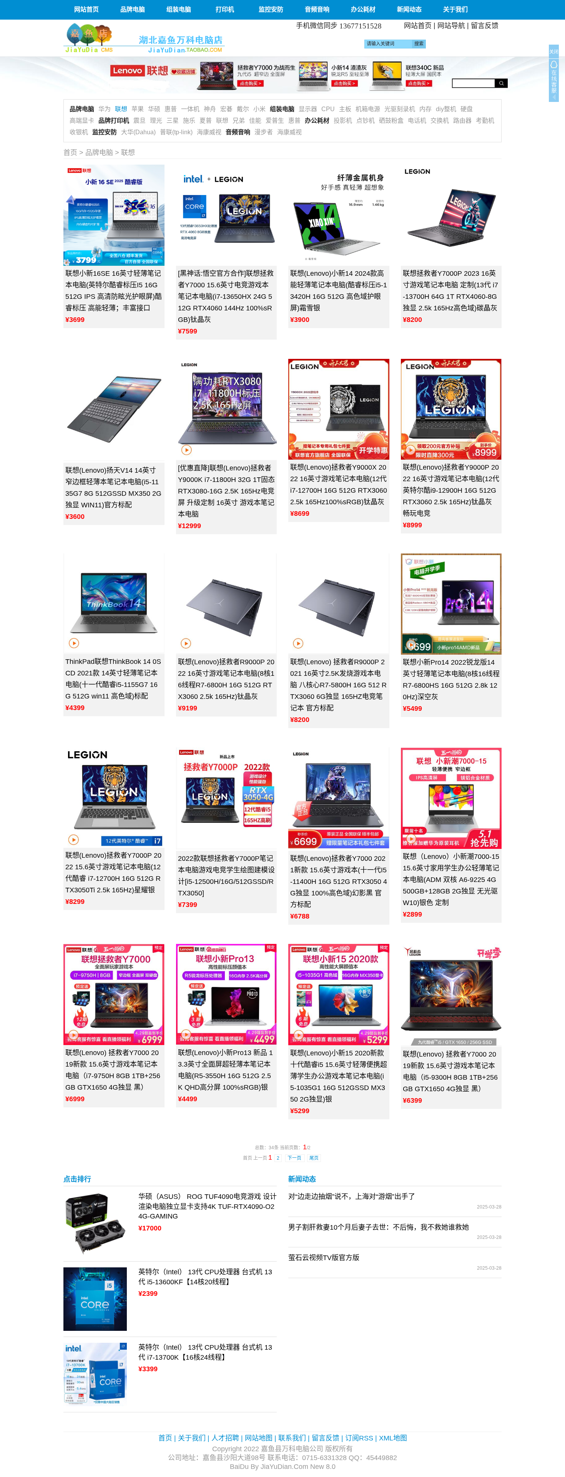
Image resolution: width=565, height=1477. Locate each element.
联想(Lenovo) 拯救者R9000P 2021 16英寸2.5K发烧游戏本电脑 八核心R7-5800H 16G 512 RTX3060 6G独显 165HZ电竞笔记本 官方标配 (338, 685)
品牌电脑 (132, 9)
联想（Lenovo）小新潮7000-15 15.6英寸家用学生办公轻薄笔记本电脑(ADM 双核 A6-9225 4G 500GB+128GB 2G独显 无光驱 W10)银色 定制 (451, 880)
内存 (425, 109)
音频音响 (317, 9)
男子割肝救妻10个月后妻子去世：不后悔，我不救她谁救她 (378, 1227)
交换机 (439, 120)
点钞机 (365, 120)
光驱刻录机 (399, 109)
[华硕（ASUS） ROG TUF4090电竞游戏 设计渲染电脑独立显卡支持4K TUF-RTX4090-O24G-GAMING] (95, 1223)
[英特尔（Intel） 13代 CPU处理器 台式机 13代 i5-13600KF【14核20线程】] (95, 1298)
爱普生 (275, 120)
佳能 (255, 120)
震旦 (139, 120)
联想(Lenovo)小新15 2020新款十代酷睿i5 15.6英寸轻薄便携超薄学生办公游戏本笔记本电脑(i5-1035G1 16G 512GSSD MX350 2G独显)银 (338, 1076)
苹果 (137, 109)
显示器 (308, 109)
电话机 (417, 120)
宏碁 (226, 109)
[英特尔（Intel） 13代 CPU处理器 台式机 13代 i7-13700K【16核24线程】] (95, 1374)
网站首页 (86, 9)
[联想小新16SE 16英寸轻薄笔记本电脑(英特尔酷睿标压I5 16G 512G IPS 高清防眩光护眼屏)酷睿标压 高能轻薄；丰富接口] (114, 215)
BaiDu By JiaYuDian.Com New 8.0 (283, 1466)
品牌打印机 (113, 120)
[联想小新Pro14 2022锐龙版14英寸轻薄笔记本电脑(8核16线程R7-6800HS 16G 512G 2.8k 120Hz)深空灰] (451, 604)
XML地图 (393, 1438)
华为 (104, 109)
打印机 (225, 9)
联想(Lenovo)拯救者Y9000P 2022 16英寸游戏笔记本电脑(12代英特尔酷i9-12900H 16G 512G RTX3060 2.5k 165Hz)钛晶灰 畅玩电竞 (451, 490)
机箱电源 (368, 109)
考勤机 (485, 120)
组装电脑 (178, 9)
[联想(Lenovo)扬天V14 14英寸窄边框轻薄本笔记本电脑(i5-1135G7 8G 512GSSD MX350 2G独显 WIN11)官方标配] (114, 411)
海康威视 (209, 132)
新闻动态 (409, 9)
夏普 (205, 120)
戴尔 (243, 109)
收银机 (79, 132)
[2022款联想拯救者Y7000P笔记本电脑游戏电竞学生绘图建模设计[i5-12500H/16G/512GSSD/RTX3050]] (226, 799)
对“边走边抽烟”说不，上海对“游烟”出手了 (351, 1196)
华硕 (154, 109)
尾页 (314, 1158)
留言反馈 (485, 26)
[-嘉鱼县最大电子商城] (170, 38)
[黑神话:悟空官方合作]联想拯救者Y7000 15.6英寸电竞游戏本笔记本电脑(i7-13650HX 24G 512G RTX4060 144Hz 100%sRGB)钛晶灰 (226, 296)
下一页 (294, 1158)
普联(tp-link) (176, 132)
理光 (156, 120)
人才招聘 (225, 1438)
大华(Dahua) (138, 132)
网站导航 (451, 26)
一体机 (190, 109)
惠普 (171, 109)
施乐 (189, 120)
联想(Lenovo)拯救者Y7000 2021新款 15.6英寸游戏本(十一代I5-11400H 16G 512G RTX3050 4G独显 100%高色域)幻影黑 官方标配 (338, 882)
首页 (70, 153)
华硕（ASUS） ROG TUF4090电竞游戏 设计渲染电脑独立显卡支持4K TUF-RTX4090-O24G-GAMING (207, 1206)
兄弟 (239, 120)
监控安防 (271, 9)
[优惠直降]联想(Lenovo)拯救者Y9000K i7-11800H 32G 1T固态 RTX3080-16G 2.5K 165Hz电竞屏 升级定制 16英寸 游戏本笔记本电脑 (226, 491)
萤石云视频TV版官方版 (323, 1258)
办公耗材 (363, 9)
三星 (172, 120)
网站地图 (259, 1438)
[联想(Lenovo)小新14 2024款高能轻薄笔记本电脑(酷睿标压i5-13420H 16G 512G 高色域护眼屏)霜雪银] (338, 215)
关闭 (553, 52)
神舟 (210, 109)
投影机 (343, 120)
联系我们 (292, 1438)
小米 (259, 109)
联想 (121, 109)
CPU (328, 109)
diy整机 (446, 109)
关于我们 (455, 9)
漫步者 (263, 132)
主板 (345, 109)
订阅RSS (359, 1438)
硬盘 (466, 109)
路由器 (462, 120)
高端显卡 (82, 120)
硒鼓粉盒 (391, 120)
